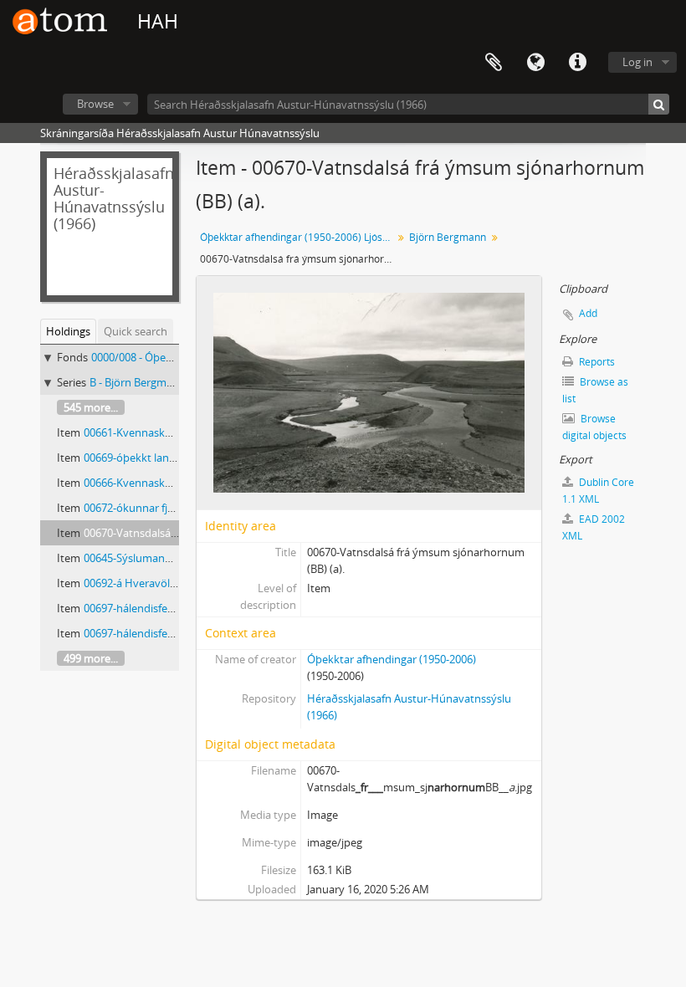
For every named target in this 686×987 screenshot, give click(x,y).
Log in (637, 61)
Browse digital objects (594, 427)
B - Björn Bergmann (138, 382)
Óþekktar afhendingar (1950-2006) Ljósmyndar (298, 237)
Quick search (135, 331)
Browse (95, 103)
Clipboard (493, 63)
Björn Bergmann (447, 237)
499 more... (91, 658)
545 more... (91, 407)
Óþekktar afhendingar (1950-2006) (391, 659)
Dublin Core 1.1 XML (598, 490)
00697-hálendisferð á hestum (156, 608)
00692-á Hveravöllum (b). (145, 583)
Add (588, 313)
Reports (595, 362)
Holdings (68, 331)
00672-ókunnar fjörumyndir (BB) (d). (173, 507)
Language (535, 63)
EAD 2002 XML (593, 527)
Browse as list (595, 390)
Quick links (577, 63)
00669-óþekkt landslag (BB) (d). (160, 457)
